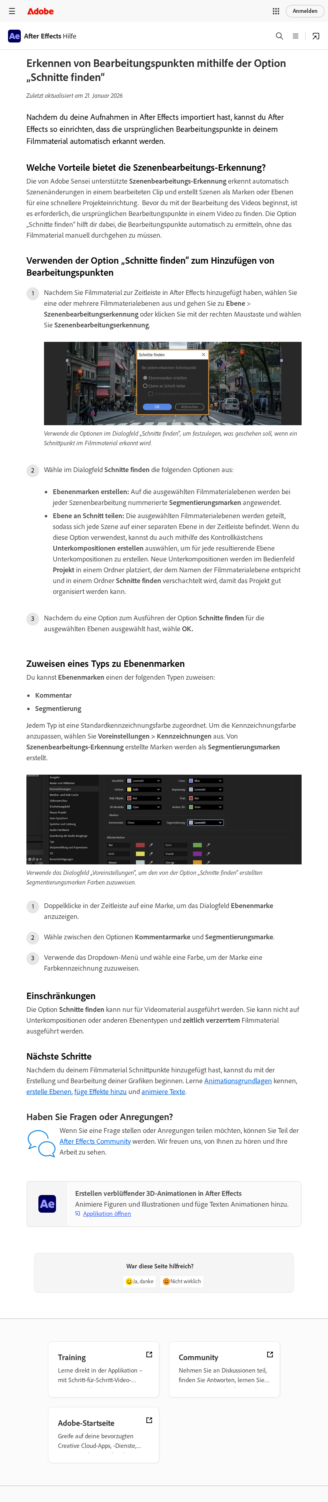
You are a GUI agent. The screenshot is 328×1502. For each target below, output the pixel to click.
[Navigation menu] (12, 11)
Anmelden (305, 11)
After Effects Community (95, 1141)
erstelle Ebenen (49, 1091)
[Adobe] (40, 11)
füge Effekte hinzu (100, 1091)
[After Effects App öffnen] (316, 36)
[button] (276, 11)
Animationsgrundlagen (238, 1080)
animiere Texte (163, 1091)
